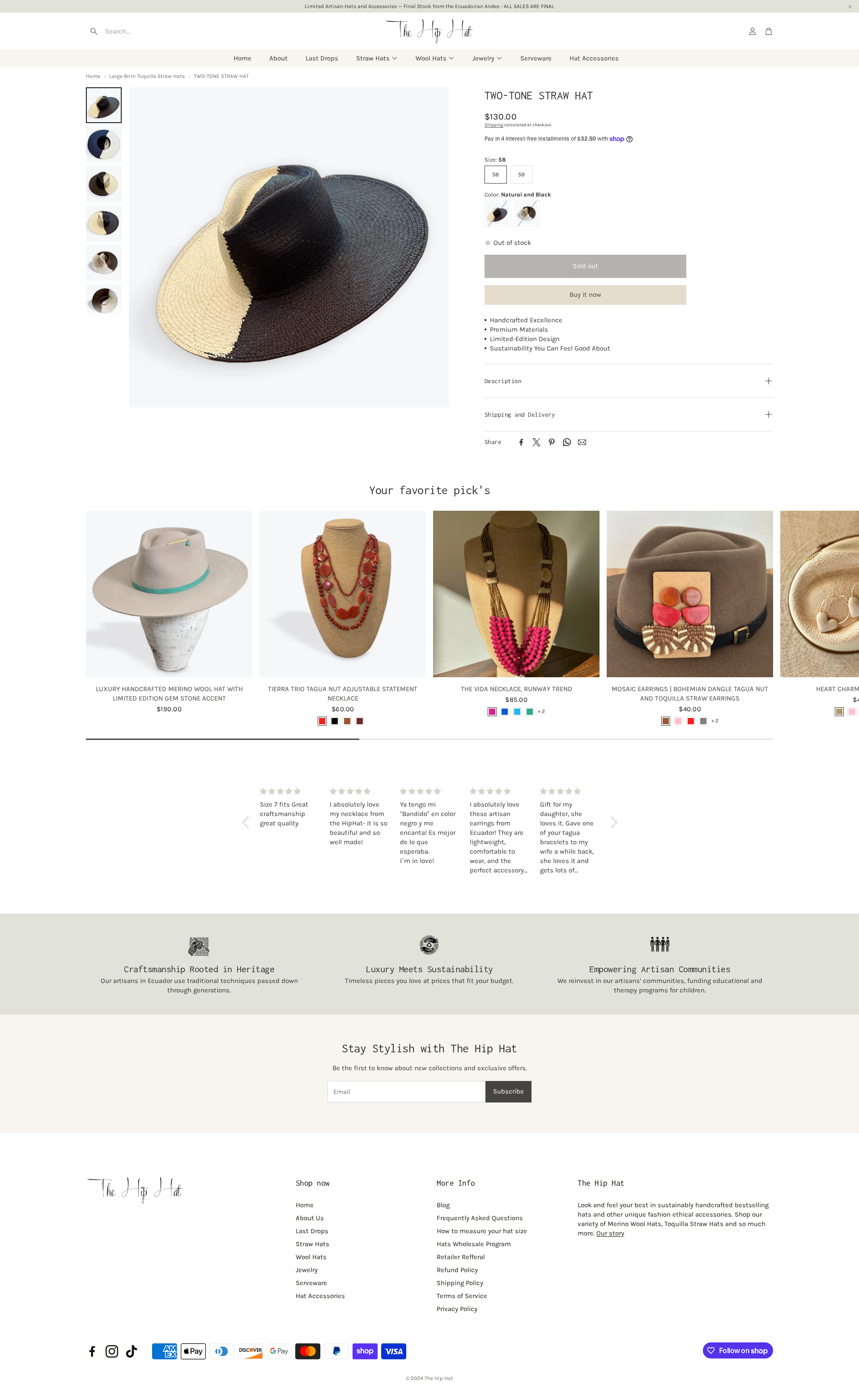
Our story (610, 1233)
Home (93, 76)
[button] (139, 31)
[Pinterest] (552, 442)
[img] (289, 791)
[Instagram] (112, 1351)
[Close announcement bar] (850, 6)
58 (495, 174)
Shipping (494, 125)
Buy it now (585, 295)
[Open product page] (169, 594)
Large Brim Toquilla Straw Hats (147, 76)
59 (521, 174)
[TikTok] (131, 1351)
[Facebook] (521, 442)
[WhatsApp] (567, 442)
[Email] (582, 442)
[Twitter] (536, 442)
